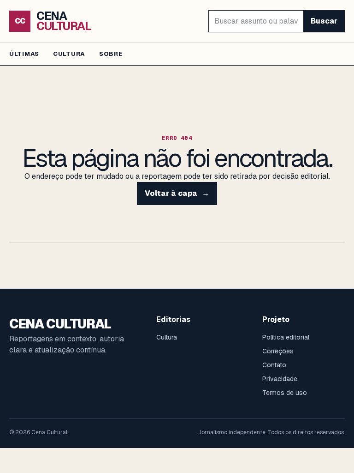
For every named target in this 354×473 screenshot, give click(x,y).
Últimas (24, 54)
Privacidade (279, 379)
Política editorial (285, 337)
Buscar (324, 21)
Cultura (69, 54)
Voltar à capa (177, 193)
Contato (274, 365)
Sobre (111, 54)
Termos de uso (284, 392)
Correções (278, 351)
